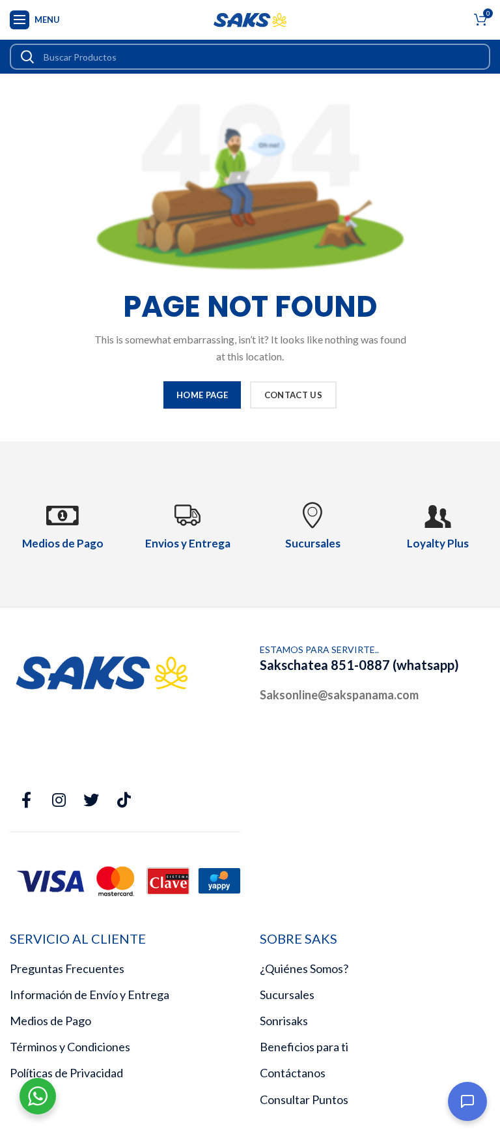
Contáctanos (293, 1073)
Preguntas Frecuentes (67, 968)
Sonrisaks (284, 1020)
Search (27, 57)
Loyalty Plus (438, 543)
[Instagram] (58, 800)
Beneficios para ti (304, 1047)
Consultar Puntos (304, 1099)
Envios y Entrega (187, 543)
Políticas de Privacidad (66, 1073)
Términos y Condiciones (70, 1047)
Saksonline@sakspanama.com (339, 695)
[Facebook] (26, 800)
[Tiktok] (123, 800)
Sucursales (287, 994)
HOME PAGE (202, 395)
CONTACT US (293, 395)
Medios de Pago (50, 1020)
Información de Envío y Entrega (89, 994)
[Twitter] (91, 800)
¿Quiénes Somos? (304, 968)
